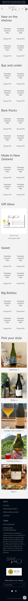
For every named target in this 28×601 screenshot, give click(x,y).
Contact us (6, 515)
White (13, 400)
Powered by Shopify (17, 598)
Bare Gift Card (14, 235)
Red (13, 492)
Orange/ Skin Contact (13, 431)
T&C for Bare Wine (9, 524)
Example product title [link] (7, 31)
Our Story (6, 505)
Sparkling (13, 370)
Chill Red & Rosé (13, 461)
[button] (2, 8)
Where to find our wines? (11, 512)
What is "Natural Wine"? (10, 508)
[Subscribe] (23, 585)
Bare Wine (12, 598)
